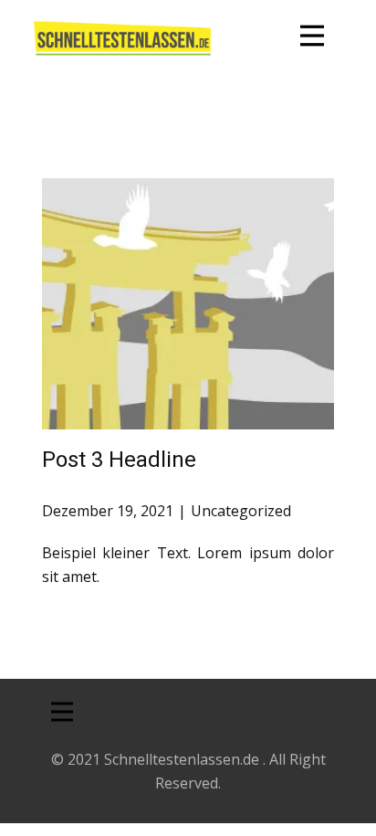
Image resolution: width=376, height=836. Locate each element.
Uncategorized (241, 511)
